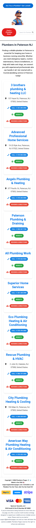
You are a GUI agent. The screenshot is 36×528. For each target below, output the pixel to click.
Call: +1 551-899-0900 (19, 108)
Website (19, 114)
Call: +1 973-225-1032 (19, 454)
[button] (18, 5)
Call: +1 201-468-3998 (19, 293)
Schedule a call (28, 485)
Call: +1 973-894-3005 (19, 155)
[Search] (33, 32)
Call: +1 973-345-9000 (19, 198)
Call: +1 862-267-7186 (19, 229)
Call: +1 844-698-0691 (19, 416)
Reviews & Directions (19, 121)
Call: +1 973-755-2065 (19, 330)
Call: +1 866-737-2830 (19, 373)
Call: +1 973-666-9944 (19, 259)
